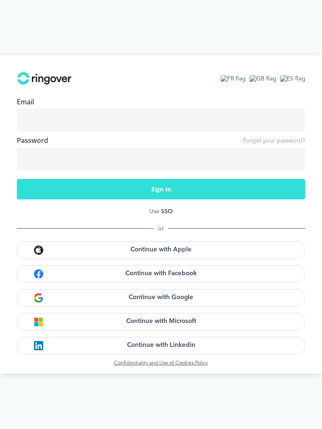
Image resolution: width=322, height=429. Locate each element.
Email (25, 101)
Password (32, 140)
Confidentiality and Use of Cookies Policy (161, 363)
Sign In (161, 189)
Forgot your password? (274, 141)
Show (293, 158)
